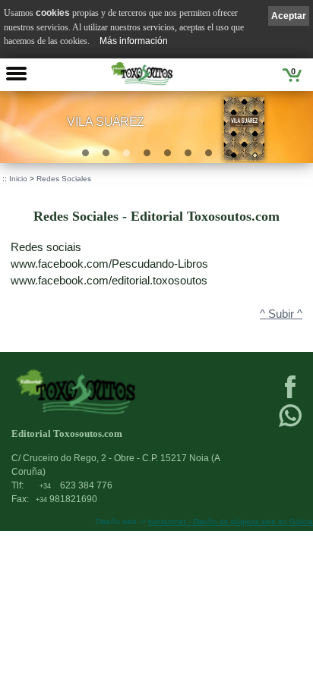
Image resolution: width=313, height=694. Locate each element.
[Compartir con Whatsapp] (290, 425)
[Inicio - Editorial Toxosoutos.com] (141, 73)
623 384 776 (76, 485)
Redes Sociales (63, 178)
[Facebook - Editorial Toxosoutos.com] (290, 396)
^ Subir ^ (281, 314)
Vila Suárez (105, 121)
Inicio (18, 178)
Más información (134, 41)
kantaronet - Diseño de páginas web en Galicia (230, 521)
